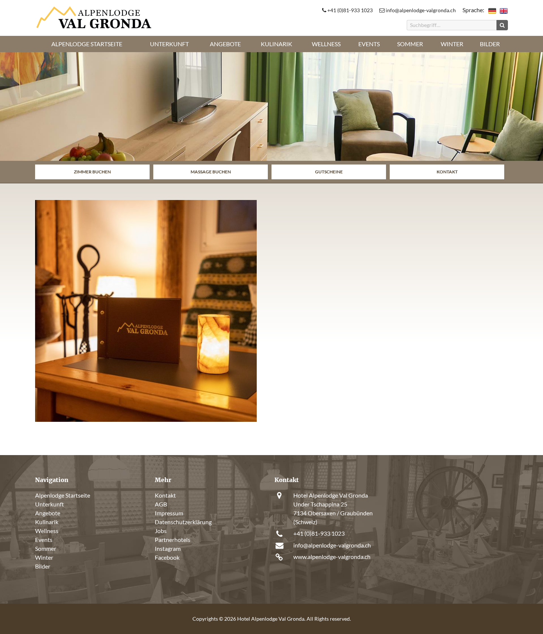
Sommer (410, 43)
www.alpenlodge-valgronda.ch (331, 556)
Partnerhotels (172, 539)
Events (369, 43)
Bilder (490, 43)
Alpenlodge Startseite (86, 43)
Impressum (169, 512)
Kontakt (447, 171)
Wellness (326, 43)
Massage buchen (211, 171)
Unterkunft (169, 43)
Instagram (168, 548)
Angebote (225, 43)
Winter (452, 43)
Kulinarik (276, 43)
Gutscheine (329, 171)
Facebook (167, 557)
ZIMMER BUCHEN (92, 171)
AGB (161, 504)
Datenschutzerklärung (183, 521)
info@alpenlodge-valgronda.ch (420, 10)
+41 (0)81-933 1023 (349, 10)
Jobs (161, 530)
